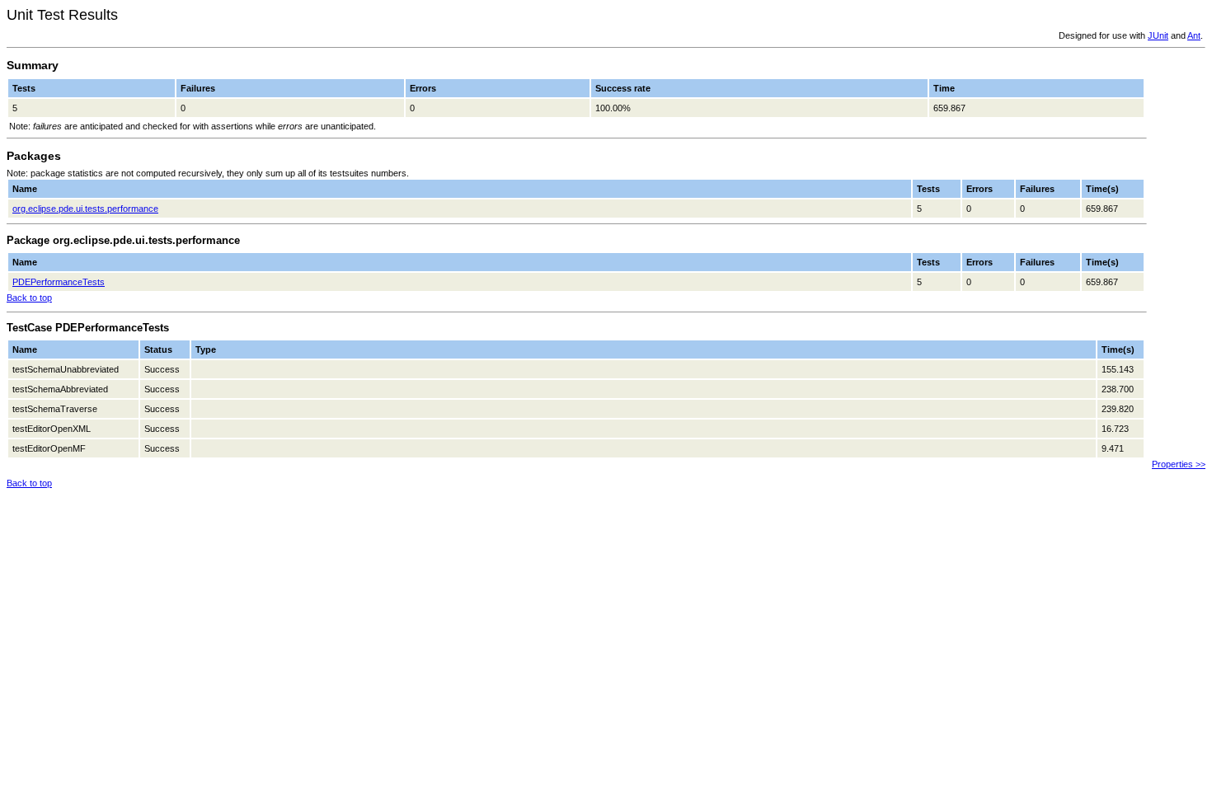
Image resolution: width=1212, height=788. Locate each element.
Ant (1193, 35)
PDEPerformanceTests (58, 282)
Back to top (29, 298)
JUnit (1158, 35)
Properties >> (1178, 464)
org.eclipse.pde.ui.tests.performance (85, 208)
